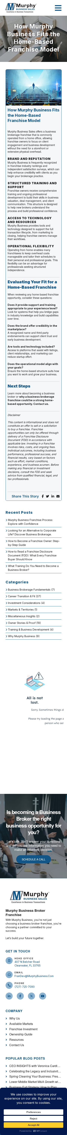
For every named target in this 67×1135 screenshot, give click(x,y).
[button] (58, 8)
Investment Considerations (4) (26, 602)
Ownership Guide (20, 1034)
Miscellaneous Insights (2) (24, 616)
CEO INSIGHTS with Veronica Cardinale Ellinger (35, 1066)
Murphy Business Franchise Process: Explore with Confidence (30, 521)
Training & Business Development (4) (31, 629)
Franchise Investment (23, 1029)
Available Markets (21, 1024)
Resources (16, 1040)
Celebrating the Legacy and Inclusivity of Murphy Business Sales (35, 1071)
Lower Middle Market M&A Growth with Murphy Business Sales (35, 1082)
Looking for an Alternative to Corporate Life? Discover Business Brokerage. (32, 532)
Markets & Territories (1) (22, 609)
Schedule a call (33, 859)
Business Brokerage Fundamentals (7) (31, 589)
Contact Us (16, 1045)
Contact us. (41, 403)
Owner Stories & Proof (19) (24, 622)
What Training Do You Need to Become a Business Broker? (33, 567)
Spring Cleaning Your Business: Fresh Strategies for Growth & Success (35, 1076)
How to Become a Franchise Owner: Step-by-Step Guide (34, 542)
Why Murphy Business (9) (24, 636)
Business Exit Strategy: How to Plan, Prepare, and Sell (35, 1087)
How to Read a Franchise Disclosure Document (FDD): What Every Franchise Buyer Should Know (32, 555)
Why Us (14, 1018)
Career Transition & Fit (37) (24, 596)
